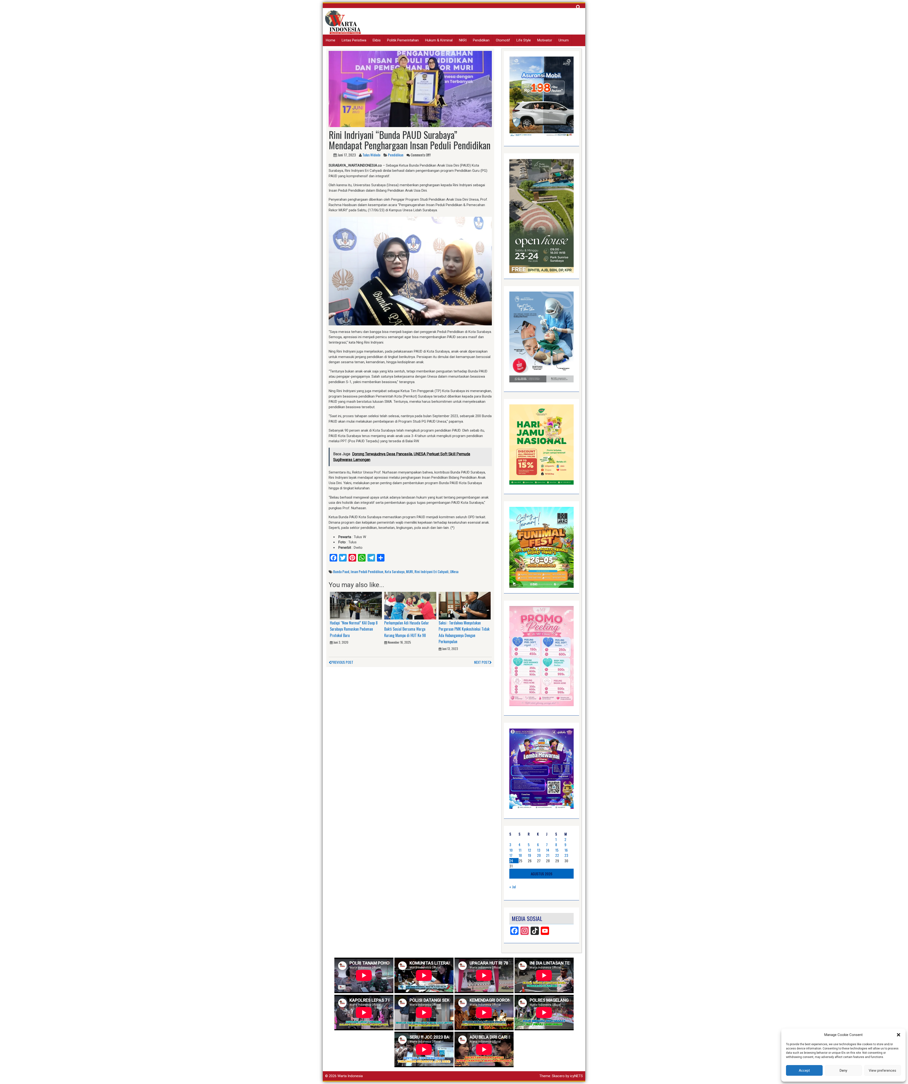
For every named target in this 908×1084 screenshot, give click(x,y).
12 (529, 850)
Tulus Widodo (371, 154)
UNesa (454, 571)
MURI (409, 571)
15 (557, 850)
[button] (898, 1034)
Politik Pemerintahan (403, 40)
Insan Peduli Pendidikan (367, 571)
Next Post (481, 662)
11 (520, 850)
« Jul (512, 886)
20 (539, 855)
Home (330, 40)
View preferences (882, 1070)
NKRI (463, 40)
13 (538, 850)
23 (566, 855)
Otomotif (503, 40)
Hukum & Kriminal (439, 40)
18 (520, 855)
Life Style (523, 40)
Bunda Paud (341, 571)
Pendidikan (481, 40)
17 (510, 855)
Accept (804, 1070)
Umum (564, 40)
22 (557, 855)
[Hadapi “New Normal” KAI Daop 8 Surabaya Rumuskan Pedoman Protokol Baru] (356, 605)
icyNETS (576, 1076)
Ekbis (377, 40)
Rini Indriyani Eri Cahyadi (432, 571)
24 (511, 860)
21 (547, 855)
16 (566, 850)
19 (529, 855)
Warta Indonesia (350, 1076)
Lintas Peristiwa (354, 40)
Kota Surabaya (395, 571)
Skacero (558, 1076)
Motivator (544, 40)
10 (511, 850)
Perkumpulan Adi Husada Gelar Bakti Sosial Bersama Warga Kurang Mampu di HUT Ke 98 (406, 629)
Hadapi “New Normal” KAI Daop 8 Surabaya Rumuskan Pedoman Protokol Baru (354, 629)
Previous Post (342, 662)
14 (547, 850)
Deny (843, 1070)
